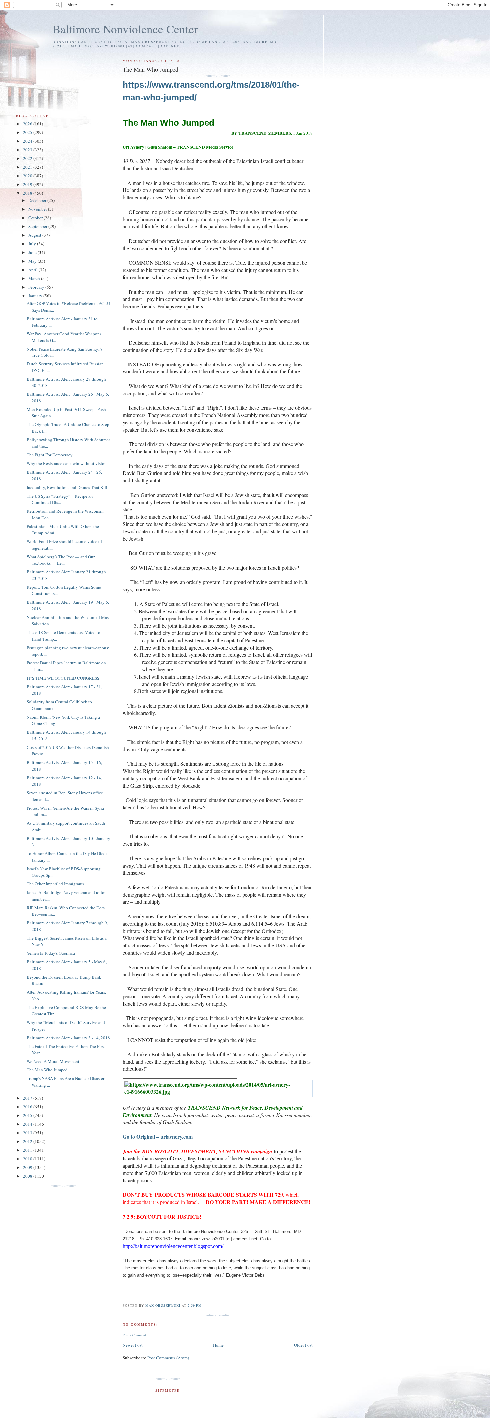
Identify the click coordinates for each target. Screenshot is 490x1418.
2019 (28, 184)
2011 (28, 1150)
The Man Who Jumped (47, 1070)
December (37, 200)
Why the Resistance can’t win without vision (67, 463)
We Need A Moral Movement (53, 1061)
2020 (28, 176)
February (36, 287)
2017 (28, 1098)
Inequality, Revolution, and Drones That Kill (67, 487)
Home (218, 1345)
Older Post (303, 1345)
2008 (28, 1176)
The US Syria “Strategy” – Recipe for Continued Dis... (60, 499)
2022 (28, 158)
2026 (28, 124)
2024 (28, 141)
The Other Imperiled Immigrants (55, 884)
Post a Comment (134, 1335)
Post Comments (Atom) (168, 1358)
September (38, 226)
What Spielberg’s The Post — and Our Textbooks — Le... (61, 560)
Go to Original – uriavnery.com (158, 1136)
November (38, 209)
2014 (28, 1124)
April (33, 270)
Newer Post (133, 1345)
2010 (28, 1159)
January (35, 296)
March (34, 278)
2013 (28, 1133)
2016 (28, 1107)
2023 (28, 150)
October (36, 218)
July (32, 244)
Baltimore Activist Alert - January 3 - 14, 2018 (68, 1038)
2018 (28, 193)
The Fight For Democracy (50, 455)
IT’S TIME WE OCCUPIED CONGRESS (63, 678)
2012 (28, 1141)
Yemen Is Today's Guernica (51, 953)
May (33, 261)
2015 (28, 1115)
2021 (28, 167)
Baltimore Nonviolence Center (125, 29)
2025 (28, 132)
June (33, 252)
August (35, 235)
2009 (28, 1167)
